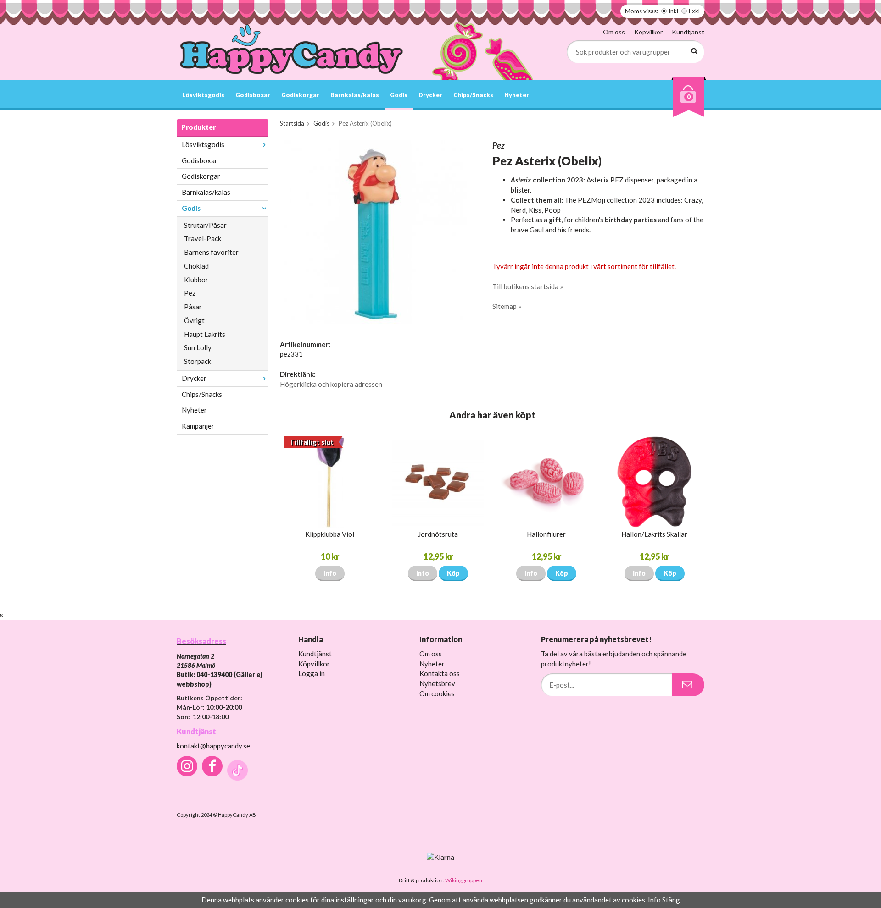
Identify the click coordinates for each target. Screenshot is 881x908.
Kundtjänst (688, 32)
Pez (189, 293)
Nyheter (516, 95)
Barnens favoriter (211, 252)
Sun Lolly (198, 347)
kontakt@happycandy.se (213, 746)
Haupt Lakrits (204, 334)
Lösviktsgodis (203, 95)
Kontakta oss (439, 673)
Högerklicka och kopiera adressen (331, 384)
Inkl (673, 11)
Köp (453, 573)
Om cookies (437, 693)
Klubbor (196, 279)
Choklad (196, 266)
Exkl (694, 11)
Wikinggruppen (463, 880)
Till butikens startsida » (527, 286)
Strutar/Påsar (205, 225)
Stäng (671, 900)
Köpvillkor (648, 32)
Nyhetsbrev (437, 683)
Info (329, 573)
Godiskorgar (300, 95)
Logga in (311, 673)
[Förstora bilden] (375, 231)
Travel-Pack (202, 238)
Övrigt (194, 320)
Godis (398, 95)
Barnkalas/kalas (354, 95)
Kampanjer (198, 426)
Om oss (614, 32)
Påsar (193, 307)
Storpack (197, 361)
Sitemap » (506, 306)
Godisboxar (252, 95)
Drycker (430, 95)
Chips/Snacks (473, 95)
